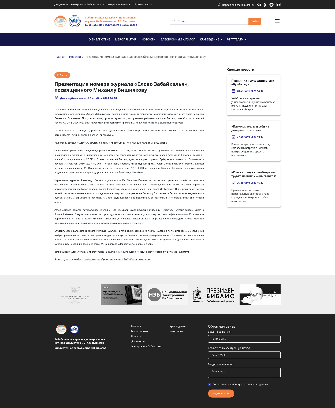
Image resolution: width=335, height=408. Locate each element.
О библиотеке (99, 39)
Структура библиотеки (116, 4)
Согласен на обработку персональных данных (240, 384)
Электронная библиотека (85, 4)
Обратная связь (142, 4)
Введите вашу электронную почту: (229, 348)
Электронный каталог (178, 39)
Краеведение (210, 39)
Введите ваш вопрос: (221, 364)
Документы (61, 4)
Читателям (235, 39)
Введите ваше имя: (219, 331)
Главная (59, 57)
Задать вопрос (221, 393)
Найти (255, 21)
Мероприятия (125, 39)
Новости (148, 39)
